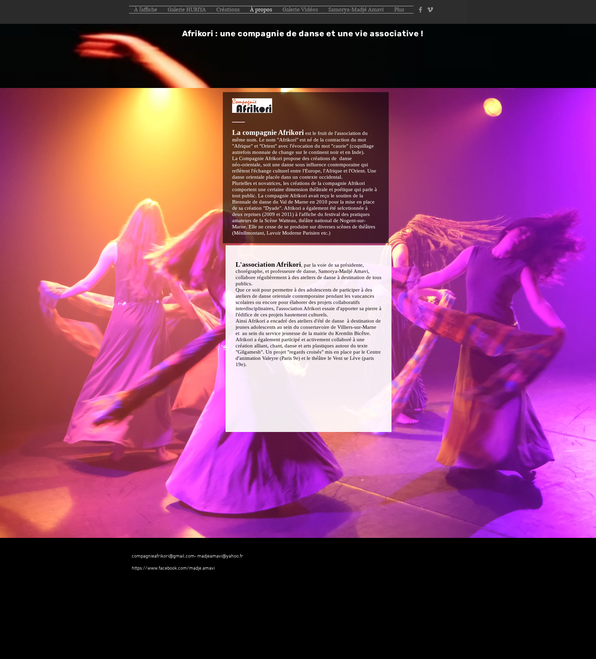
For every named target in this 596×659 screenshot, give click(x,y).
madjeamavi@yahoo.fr (220, 556)
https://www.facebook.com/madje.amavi (173, 568)
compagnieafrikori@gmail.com (163, 556)
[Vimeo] (430, 9)
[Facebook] (420, 9)
